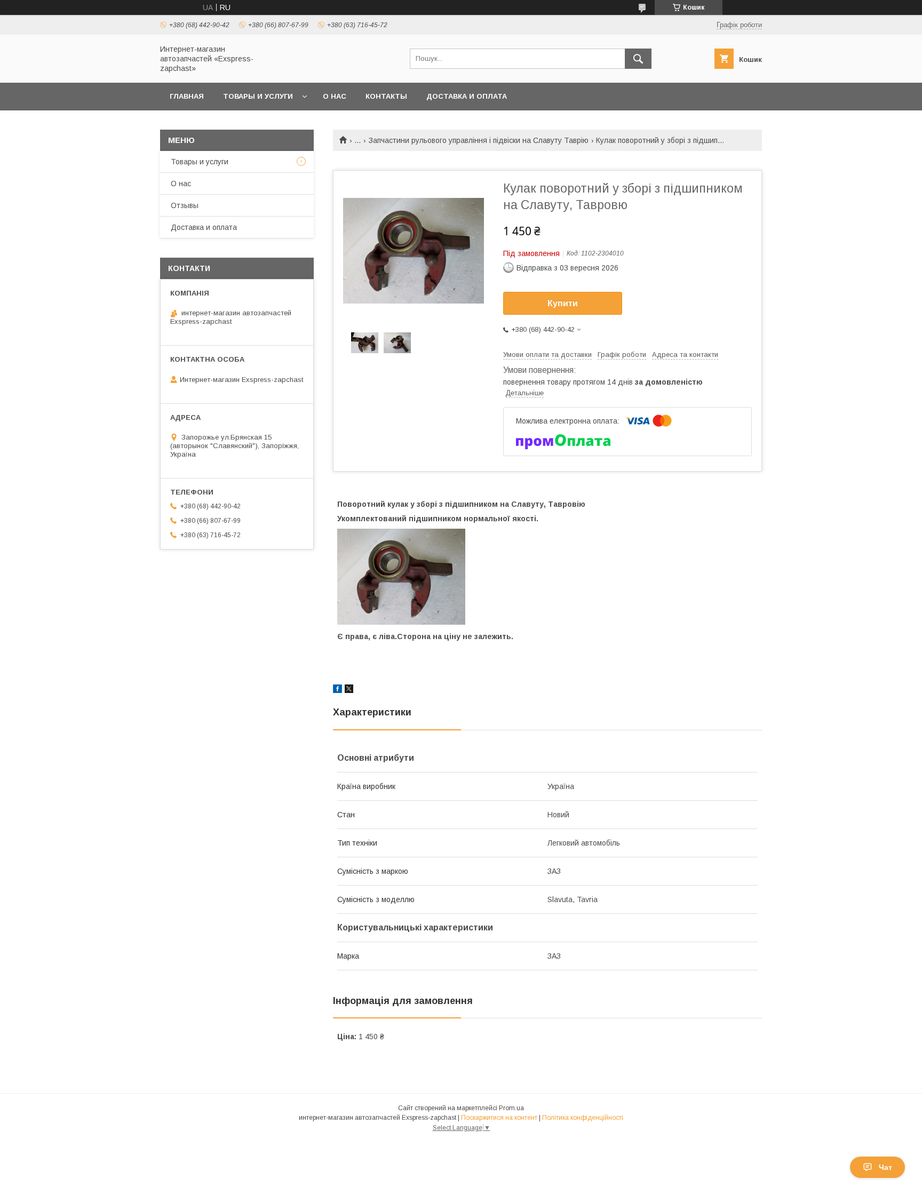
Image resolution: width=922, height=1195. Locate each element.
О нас (334, 96)
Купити (562, 303)
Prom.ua (511, 1108)
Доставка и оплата (466, 96)
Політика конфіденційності (582, 1117)
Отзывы (184, 205)
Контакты (386, 96)
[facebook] (337, 690)
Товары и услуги (258, 96)
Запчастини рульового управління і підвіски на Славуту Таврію (479, 140)
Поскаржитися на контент (499, 1117)
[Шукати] (638, 59)
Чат (885, 1167)
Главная (187, 96)
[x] (349, 690)
